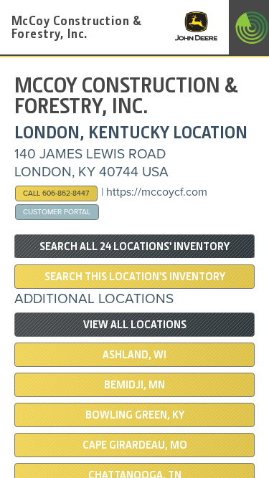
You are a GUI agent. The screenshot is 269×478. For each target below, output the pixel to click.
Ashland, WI (134, 354)
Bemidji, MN (134, 385)
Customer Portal (56, 211)
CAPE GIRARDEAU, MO (134, 445)
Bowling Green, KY (134, 415)
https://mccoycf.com (156, 192)
